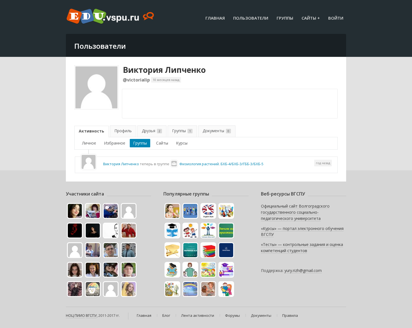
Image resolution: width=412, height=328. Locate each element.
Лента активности (197, 315)
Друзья (151, 130)
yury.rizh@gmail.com (303, 270)
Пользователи (250, 17)
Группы (285, 17)
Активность (91, 131)
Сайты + (311, 17)
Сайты (162, 143)
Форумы (232, 315)
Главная (215, 17)
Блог (166, 315)
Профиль (123, 130)
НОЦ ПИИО (75, 315)
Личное (89, 143)
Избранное (114, 143)
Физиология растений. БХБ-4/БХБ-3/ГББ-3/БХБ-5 (221, 163)
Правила (290, 315)
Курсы (182, 143)
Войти (335, 17)
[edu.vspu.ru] (111, 16)
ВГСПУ (91, 315)
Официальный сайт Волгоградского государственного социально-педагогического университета (295, 212)
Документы (216, 130)
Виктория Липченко (164, 69)
